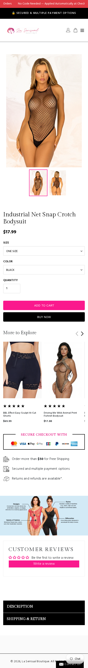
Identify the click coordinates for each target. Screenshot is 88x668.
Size (6, 243)
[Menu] (82, 30)
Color (8, 261)
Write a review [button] (44, 564)
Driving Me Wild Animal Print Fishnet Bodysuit (60, 414)
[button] (82, 334)
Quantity (10, 280)
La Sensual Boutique (35, 661)
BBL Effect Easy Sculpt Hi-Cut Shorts (19, 414)
